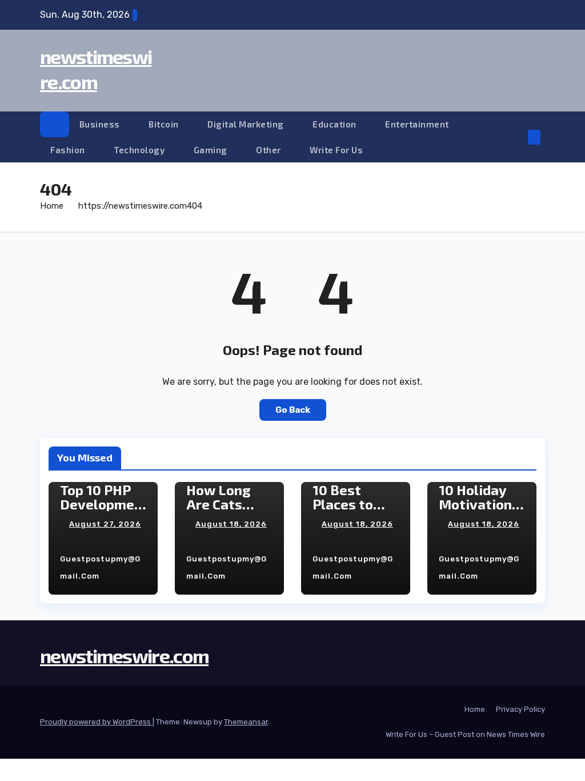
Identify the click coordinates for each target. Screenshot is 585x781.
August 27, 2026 (105, 524)
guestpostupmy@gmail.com (100, 567)
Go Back (292, 410)
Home (51, 206)
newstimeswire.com (124, 655)
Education (335, 124)
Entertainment (418, 124)
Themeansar (246, 722)
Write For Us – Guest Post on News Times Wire (465, 734)
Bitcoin (165, 124)
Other (269, 150)
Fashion (68, 150)
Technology (140, 150)
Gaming (212, 150)
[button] (515, 137)
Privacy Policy (520, 709)
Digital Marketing (246, 124)
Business (100, 124)
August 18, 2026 (231, 524)
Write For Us (336, 150)
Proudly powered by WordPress (96, 722)
